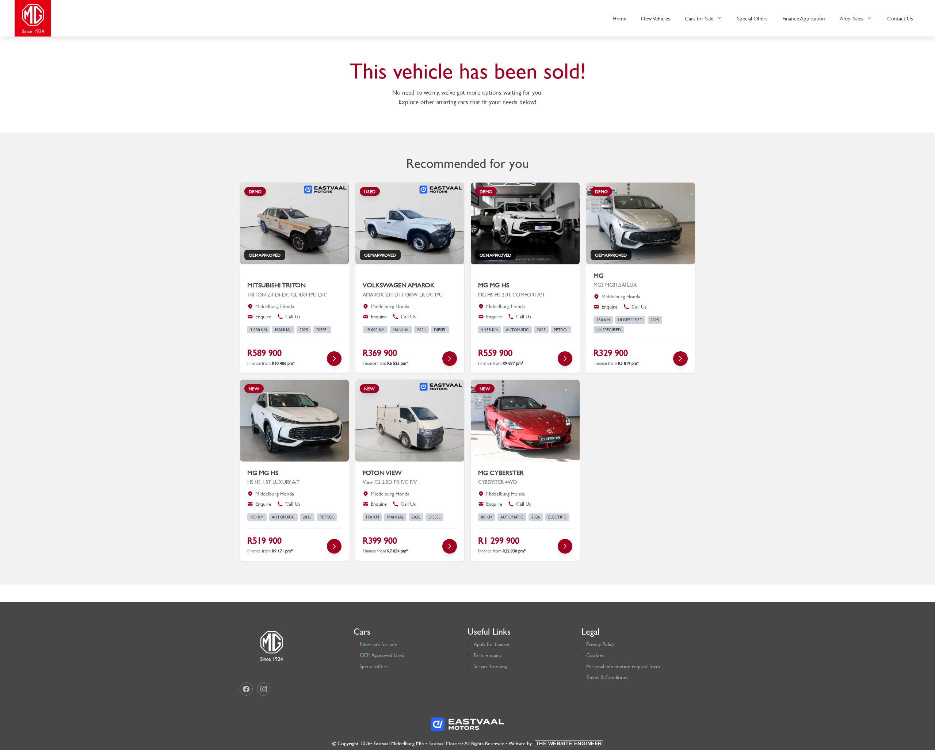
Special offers (374, 666)
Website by (555, 743)
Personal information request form (623, 666)
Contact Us (900, 18)
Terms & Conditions (607, 677)
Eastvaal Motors (445, 743)
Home (619, 18)
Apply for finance (492, 644)
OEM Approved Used (382, 655)
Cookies (595, 655)
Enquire (263, 316)
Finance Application (803, 18)
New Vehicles (655, 18)
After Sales (851, 18)
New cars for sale (378, 644)
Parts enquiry (487, 655)
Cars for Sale (699, 18)
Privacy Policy (600, 644)
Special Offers (752, 18)
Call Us (292, 316)
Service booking (490, 666)
